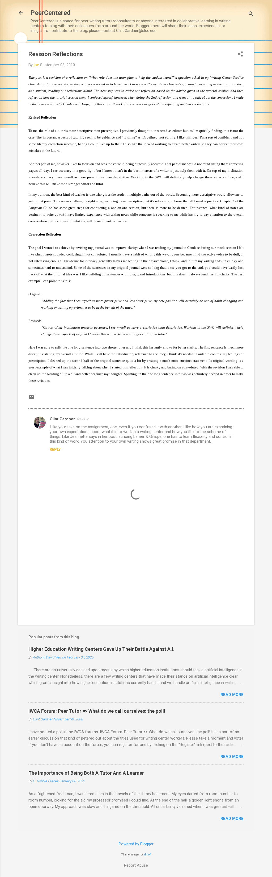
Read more (232, 694)
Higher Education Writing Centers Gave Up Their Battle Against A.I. (101, 649)
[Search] (251, 14)
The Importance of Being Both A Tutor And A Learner (86, 773)
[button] (240, 54)
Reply (55, 449)
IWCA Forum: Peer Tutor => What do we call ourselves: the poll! (96, 711)
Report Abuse (136, 865)
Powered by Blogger (136, 844)
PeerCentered (51, 12)
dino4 (147, 854)
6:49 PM (83, 419)
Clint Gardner (62, 419)
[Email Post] (31, 399)
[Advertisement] (136, 575)
